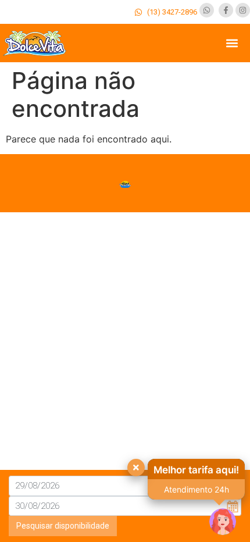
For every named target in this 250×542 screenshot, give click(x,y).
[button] (231, 43)
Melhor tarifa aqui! (196, 470)
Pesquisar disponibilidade (62, 525)
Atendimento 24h (196, 489)
